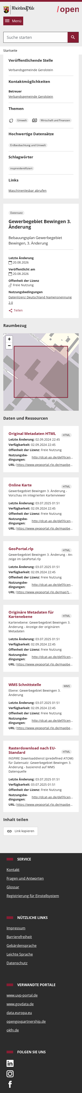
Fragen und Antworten (25, 878)
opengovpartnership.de (26, 1021)
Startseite (10, 50)
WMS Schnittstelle (25, 684)
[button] (9, 339)
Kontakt (13, 869)
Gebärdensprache (22, 945)
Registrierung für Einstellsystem (33, 895)
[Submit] (73, 37)
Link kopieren (24, 831)
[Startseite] (18, 9)
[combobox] (35, 37)
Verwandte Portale (36, 984)
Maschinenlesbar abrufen (28, 190)
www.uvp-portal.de (22, 995)
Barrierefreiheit (19, 936)
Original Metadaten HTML (32, 433)
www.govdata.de (20, 1004)
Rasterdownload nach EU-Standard (32, 750)
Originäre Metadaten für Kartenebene (31, 614)
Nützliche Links (32, 917)
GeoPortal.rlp (21, 549)
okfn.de (13, 1030)
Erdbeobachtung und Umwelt (28, 145)
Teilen (18, 310)
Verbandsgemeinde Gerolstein (31, 96)
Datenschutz (17, 963)
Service (23, 859)
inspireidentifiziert (21, 168)
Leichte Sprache (20, 954)
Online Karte (20, 485)
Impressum (16, 928)
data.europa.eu (19, 1012)
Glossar (13, 887)
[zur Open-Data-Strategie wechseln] (68, 9)
